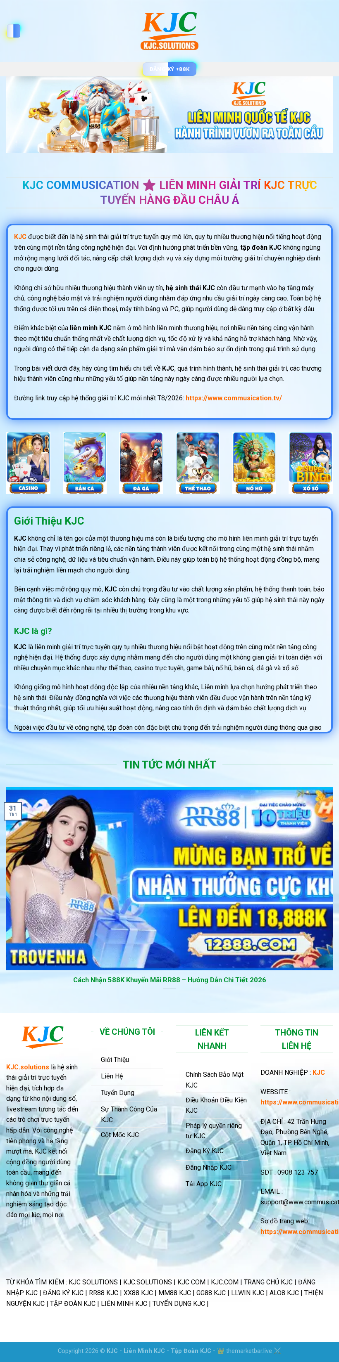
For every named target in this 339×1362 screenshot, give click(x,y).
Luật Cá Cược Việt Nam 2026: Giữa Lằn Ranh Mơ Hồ (171, 980)
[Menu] (13, 31)
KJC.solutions (27, 1067)
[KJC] (169, 31)
